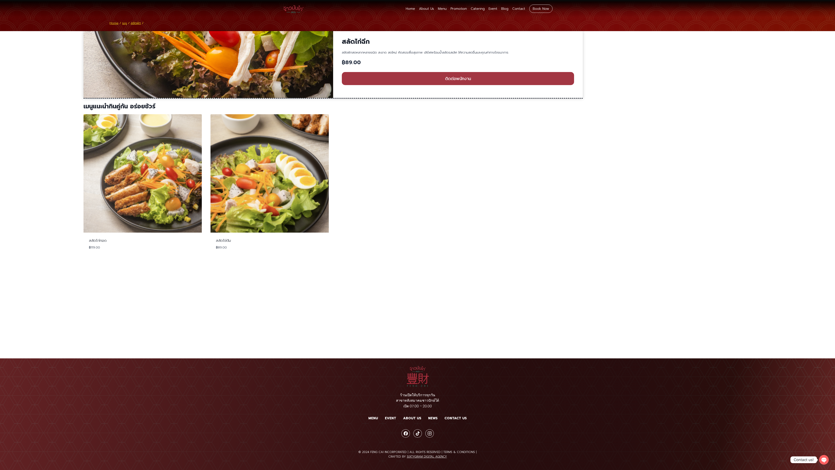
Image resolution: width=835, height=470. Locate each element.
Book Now (541, 8)
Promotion (459, 8)
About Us (426, 8)
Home (410, 8)
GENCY (442, 457)
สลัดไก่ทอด (98, 240)
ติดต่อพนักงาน (458, 78)
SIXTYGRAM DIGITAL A (422, 457)
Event (493, 8)
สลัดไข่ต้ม (223, 240)
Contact (518, 8)
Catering (478, 8)
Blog (504, 8)
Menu (442, 8)
